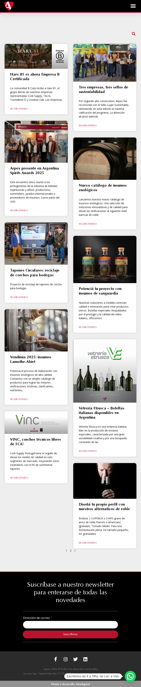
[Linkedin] (85, 659)
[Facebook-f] (55, 659)
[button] (133, 6)
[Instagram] (65, 659)
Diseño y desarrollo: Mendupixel (70, 684)
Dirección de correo (36, 618)
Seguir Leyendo (19, 109)
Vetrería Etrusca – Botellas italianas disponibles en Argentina (101, 413)
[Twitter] (75, 659)
